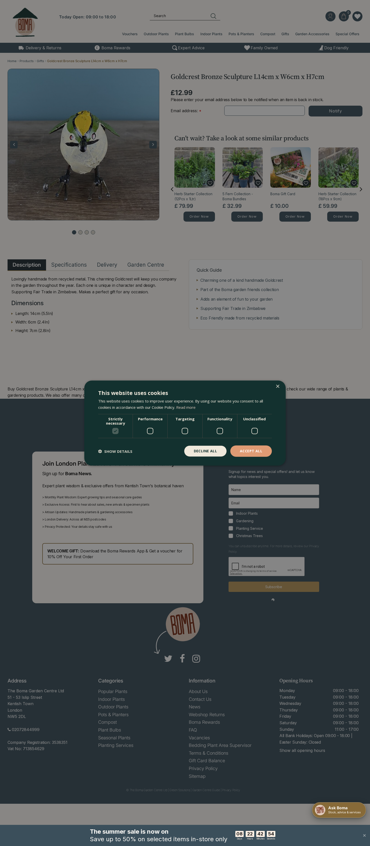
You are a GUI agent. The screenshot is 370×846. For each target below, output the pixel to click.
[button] (115, 451)
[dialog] (185, 423)
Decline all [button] (205, 451)
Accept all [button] (251, 451)
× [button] (277, 386)
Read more (186, 407)
